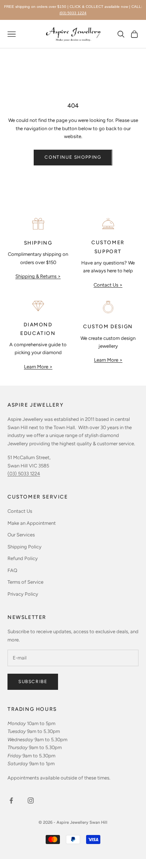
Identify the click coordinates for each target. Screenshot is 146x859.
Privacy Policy (22, 594)
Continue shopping (73, 157)
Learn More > (38, 366)
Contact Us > (108, 285)
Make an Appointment (31, 523)
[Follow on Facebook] (11, 800)
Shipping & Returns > (38, 276)
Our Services (21, 535)
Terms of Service (25, 582)
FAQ (12, 570)
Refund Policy (22, 558)
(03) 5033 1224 (73, 13)
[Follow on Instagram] (30, 800)
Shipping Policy (24, 547)
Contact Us (19, 511)
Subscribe (32, 681)
